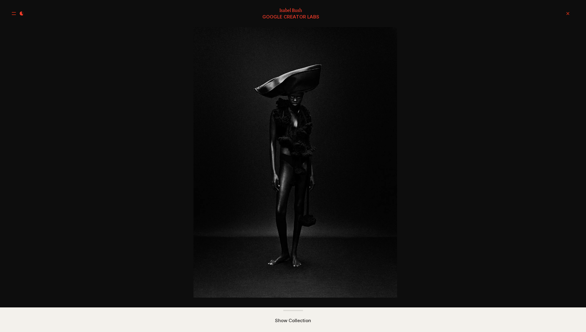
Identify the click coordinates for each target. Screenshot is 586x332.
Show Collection (293, 320)
